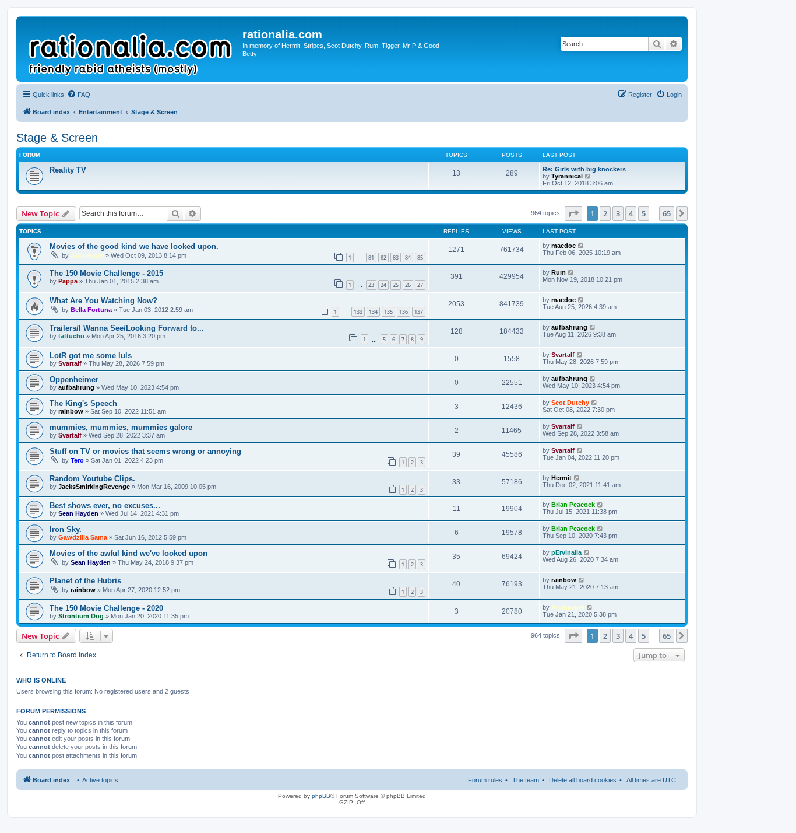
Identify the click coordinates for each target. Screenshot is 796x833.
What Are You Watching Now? (103, 300)
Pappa (68, 281)
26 (408, 285)
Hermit (561, 477)
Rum (558, 272)
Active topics (100, 779)
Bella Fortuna (91, 309)
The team (525, 779)
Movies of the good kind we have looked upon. (134, 246)
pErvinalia (566, 552)
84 (408, 257)
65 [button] (667, 213)
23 (371, 285)
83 (396, 257)
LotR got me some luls (91, 355)
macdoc (563, 245)
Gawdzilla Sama (82, 537)
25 (396, 285)
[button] (573, 213)
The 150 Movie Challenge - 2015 (106, 273)
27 (420, 285)
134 (373, 312)
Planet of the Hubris (85, 580)
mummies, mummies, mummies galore (121, 427)
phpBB (321, 796)
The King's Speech (83, 403)
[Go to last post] (581, 245)
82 (383, 257)
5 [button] (644, 213)
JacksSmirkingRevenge (94, 486)
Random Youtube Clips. (92, 478)
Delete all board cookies (583, 779)
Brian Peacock (573, 504)
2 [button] (605, 213)
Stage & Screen (57, 137)
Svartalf (70, 363)
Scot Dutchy (570, 402)
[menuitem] (78, 95)
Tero (77, 460)
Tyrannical (567, 176)
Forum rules (485, 779)
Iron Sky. (66, 529)
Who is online (41, 680)
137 (418, 312)
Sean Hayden (78, 513)
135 (388, 312)
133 (358, 312)
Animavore (87, 255)
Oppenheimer (74, 379)
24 (383, 285)
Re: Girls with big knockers (584, 169)
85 (420, 257)
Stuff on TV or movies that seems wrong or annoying (145, 451)
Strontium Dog (81, 616)
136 (403, 312)
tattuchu (71, 336)
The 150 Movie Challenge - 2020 (106, 608)
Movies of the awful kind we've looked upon (128, 553)
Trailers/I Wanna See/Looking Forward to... (127, 328)
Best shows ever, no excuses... (105, 505)
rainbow (70, 411)
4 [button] (631, 213)
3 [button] (618, 213)
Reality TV (68, 170)
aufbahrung (569, 327)
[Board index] (130, 49)
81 (371, 257)
